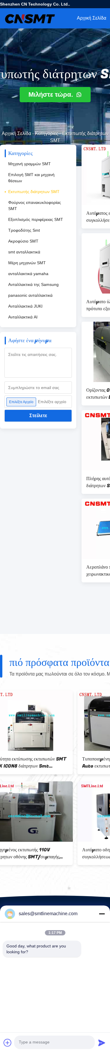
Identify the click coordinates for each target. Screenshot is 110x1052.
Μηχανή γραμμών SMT (29, 163)
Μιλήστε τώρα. (51, 94)
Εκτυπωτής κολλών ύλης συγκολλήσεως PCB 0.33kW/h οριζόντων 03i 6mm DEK (36, 853)
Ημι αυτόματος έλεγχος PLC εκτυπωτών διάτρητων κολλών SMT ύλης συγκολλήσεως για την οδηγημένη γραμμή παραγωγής (42, 763)
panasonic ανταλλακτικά (30, 295)
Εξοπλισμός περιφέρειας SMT (35, 219)
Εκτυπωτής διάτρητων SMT (34, 191)
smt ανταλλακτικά (24, 252)
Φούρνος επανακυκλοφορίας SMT (34, 205)
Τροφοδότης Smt (24, 230)
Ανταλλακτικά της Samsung (33, 284)
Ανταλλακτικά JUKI (25, 306)
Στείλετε (38, 415)
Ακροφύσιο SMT (23, 241)
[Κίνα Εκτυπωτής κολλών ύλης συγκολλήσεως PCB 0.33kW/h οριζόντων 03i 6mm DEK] (42, 811)
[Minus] (101, 913)
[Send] (101, 1042)
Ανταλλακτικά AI (23, 317)
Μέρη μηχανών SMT (27, 262)
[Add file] (8, 1042)
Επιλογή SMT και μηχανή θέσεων (31, 177)
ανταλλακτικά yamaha (28, 273)
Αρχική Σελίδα (16, 133)
